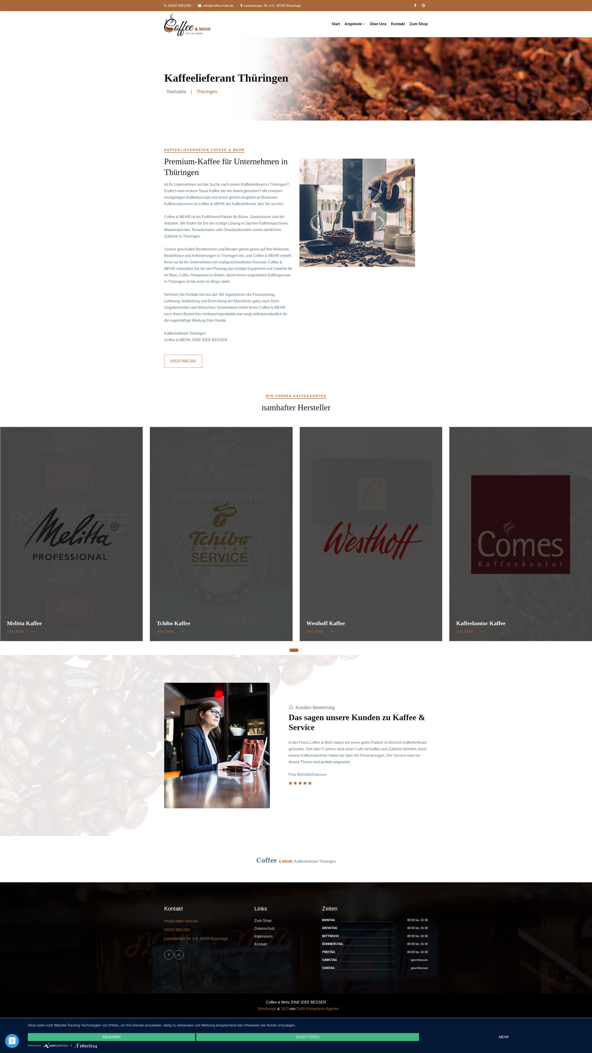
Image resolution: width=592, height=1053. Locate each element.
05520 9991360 (179, 5)
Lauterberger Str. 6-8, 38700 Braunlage (272, 5)
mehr (504, 1037)
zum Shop (15, 631)
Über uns (378, 24)
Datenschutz (264, 928)
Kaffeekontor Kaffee (331, 623)
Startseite (176, 91)
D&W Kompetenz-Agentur (317, 1009)
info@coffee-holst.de (218, 5)
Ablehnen (111, 1037)
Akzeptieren (307, 1037)
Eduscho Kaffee (475, 623)
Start (336, 24)
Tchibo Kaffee (23, 623)
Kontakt (398, 24)
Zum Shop (419, 24)
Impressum (263, 936)
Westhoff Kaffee (176, 623)
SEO (285, 1009)
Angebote (353, 24)
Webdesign (267, 1009)
